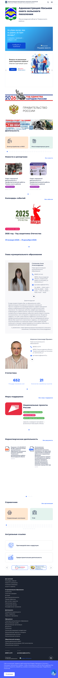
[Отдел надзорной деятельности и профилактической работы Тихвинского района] (38, 169)
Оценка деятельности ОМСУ (13, 641)
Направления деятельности (13, 612)
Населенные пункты (10, 603)
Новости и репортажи (11, 582)
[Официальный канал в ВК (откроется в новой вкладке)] (51, 658)
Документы (8, 626)
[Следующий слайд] (52, 70)
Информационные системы (13, 634)
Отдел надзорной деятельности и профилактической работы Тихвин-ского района (15, 181)
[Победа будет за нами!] (29, 124)
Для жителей (9, 579)
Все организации (47, 503)
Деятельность (9, 610)
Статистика (8, 628)
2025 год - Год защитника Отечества (23, 233)
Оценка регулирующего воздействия (15, 630)
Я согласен (9, 674)
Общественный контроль (12, 639)
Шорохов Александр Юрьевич (41, 339)
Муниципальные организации (13, 624)
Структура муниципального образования (16, 621)
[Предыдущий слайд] (6, 70)
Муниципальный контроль (12, 636)
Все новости (49, 158)
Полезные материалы (11, 584)
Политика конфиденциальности (11, 658)
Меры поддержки (10, 614)
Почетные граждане (10, 593)
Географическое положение (13, 606)
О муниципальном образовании (14, 589)
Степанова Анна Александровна (38, 264)
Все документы (48, 440)
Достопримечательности (12, 597)
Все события (49, 199)
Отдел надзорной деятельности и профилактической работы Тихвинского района (40, 181)
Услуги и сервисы (10, 586)
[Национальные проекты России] (13, 408)
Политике (7, 668)
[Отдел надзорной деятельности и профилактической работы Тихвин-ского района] (13, 169)
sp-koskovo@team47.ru (23, 653)
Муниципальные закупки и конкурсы (15, 632)
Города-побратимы (10, 599)
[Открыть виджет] (54, 672)
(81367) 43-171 (8, 653)
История (7, 595)
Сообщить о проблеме (16, 45)
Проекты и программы (11, 615)
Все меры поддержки (46, 398)
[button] (7, 151)
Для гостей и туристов (11, 601)
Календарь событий (10, 581)
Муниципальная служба (12, 623)
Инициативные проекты (12, 645)
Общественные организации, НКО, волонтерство (19, 643)
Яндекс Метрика (35, 663)
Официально (9, 619)
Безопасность (10, 186)
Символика (8, 591)
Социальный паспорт (11, 605)
